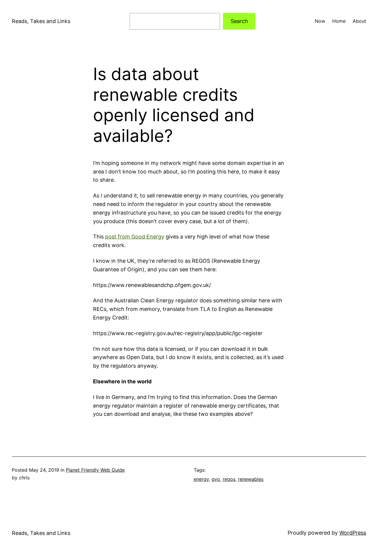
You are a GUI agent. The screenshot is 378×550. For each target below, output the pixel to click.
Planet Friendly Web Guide (95, 470)
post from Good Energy (134, 236)
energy (201, 479)
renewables (250, 479)
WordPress (352, 533)
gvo (215, 479)
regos (229, 479)
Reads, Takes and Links (41, 21)
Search (239, 21)
